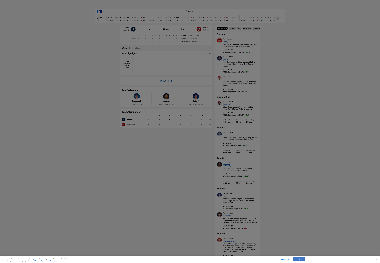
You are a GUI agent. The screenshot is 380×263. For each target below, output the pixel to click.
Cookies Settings (285, 259)
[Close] (377, 259)
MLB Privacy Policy (37, 261)
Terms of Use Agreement (53, 261)
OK (299, 259)
